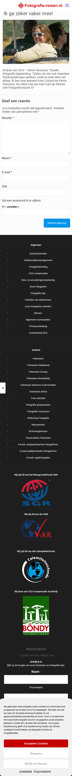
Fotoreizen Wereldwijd (38, 378)
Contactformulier (38, 253)
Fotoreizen (38, 358)
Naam (7, 158)
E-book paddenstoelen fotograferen (38, 451)
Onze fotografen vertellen (38, 306)
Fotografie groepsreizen (38, 404)
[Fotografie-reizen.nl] (39, 5)
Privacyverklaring (42, 771)
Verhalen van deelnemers (38, 299)
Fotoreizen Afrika (38, 391)
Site (4, 186)
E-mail (7, 172)
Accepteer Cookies (36, 743)
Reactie (8, 118)
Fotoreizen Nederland (38, 365)
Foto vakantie (38, 398)
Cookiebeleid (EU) (38, 332)
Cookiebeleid (25, 771)
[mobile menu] (67, 5)
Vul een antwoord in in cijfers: (21, 200)
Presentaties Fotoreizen (38, 437)
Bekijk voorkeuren (36, 763)
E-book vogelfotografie (38, 457)
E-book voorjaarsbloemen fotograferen (38, 444)
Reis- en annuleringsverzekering (38, 280)
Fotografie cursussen (38, 411)
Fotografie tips (38, 293)
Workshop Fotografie (38, 418)
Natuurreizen (38, 424)
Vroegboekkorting (38, 266)
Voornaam (36, 687)
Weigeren (36, 753)
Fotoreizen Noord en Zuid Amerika (38, 385)
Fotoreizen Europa (38, 371)
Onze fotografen (38, 286)
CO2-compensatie (38, 273)
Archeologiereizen (38, 431)
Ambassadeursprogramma (38, 260)
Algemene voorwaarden (38, 319)
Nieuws (38, 313)
